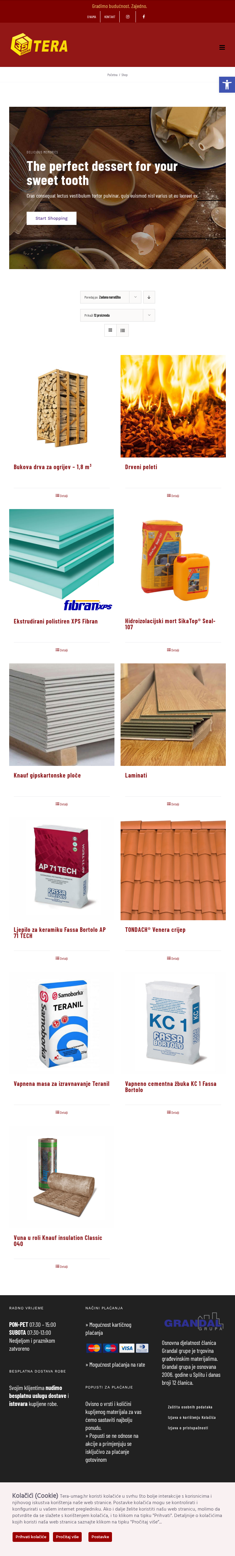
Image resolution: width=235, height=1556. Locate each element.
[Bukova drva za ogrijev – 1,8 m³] (61, 406)
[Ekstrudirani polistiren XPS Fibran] (61, 560)
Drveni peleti (141, 466)
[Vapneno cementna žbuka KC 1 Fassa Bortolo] (173, 1023)
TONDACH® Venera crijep (155, 929)
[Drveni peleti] (173, 406)
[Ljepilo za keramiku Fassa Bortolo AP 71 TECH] (61, 868)
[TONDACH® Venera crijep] (173, 868)
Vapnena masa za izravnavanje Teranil (62, 1083)
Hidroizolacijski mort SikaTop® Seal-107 (170, 624)
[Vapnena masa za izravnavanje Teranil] (61, 1023)
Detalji (64, 495)
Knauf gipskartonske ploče (47, 775)
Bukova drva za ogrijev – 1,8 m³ (53, 466)
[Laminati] (173, 714)
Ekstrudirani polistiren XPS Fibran (56, 621)
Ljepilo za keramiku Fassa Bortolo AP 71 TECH (60, 932)
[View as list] (123, 330)
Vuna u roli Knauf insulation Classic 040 (58, 1240)
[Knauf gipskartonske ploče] (61, 714)
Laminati (136, 775)
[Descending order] (149, 297)
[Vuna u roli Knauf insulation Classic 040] (61, 1177)
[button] (227, 85)
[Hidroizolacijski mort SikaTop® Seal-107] (173, 560)
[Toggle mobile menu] (222, 47)
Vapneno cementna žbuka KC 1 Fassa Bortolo (171, 1086)
